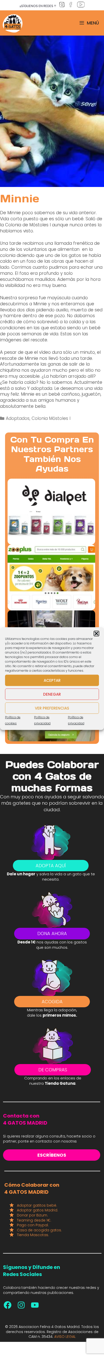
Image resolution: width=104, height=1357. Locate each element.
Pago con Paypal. (33, 1225)
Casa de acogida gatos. (39, 1230)
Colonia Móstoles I (51, 418)
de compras (52, 1070)
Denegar (52, 694)
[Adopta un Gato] (13, 23)
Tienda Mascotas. (33, 1234)
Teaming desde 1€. (34, 1220)
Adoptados (18, 418)
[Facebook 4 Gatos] (7, 1305)
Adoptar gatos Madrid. (37, 1210)
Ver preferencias (52, 708)
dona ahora (52, 933)
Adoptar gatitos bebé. (37, 1205)
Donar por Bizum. (32, 1215)
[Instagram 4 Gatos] (21, 1305)
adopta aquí (51, 865)
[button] (96, 633)
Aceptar (52, 680)
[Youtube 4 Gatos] (34, 1305)
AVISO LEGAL (65, 1336)
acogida (52, 1001)
